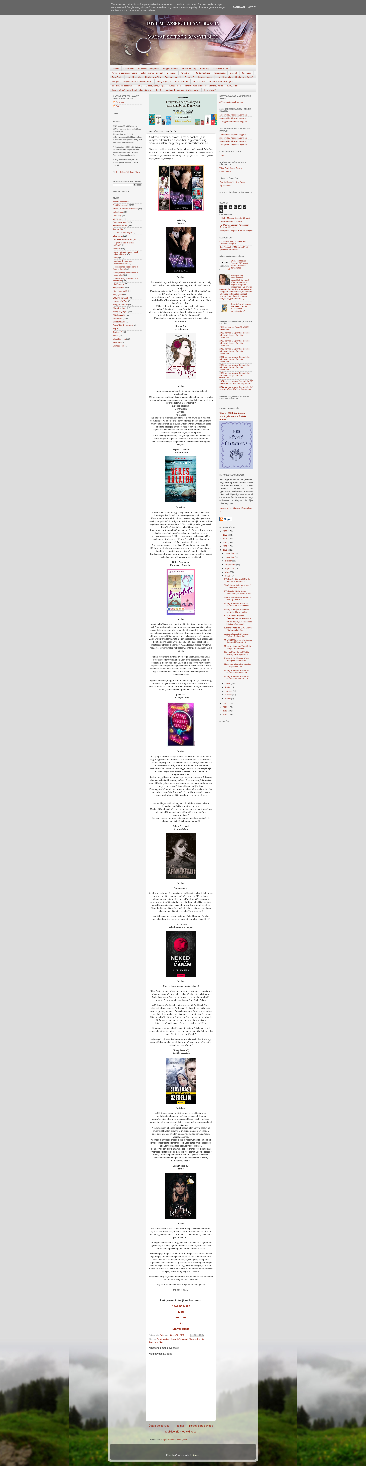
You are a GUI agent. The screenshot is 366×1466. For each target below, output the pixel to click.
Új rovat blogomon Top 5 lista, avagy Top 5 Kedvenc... (237, 647)
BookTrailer (117, 77)
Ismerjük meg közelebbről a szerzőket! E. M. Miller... (236, 611)
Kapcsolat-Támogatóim (148, 68)
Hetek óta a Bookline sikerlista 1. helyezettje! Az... (237, 665)
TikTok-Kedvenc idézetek (230, 221)
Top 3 (158, 90)
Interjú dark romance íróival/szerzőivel (182, 90)
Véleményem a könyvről (152, 73)
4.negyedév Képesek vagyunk (233, 145)
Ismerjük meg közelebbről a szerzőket (144, 77)
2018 (225, 711)
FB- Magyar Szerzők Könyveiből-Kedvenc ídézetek (234, 226)
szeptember (230, 564)
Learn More (238, 7)
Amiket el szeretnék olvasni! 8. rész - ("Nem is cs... (238, 598)
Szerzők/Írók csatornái (122, 86)
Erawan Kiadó (180, 1328)
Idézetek (233, 73)
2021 (225, 550)
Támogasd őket (156, 1342)
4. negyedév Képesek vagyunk (233, 122)
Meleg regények (164, 81)
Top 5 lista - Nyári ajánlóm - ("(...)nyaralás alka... (237, 586)
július (227, 572)
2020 (225, 703)
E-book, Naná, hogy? (155, 86)
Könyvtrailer (186, 73)
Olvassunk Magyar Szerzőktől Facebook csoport (232, 242)
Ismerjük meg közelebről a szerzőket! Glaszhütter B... (237, 604)
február (228, 695)
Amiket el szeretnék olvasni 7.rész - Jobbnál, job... (236, 635)
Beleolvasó (246, 73)
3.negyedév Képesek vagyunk (233, 118)
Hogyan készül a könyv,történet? (137, 81)
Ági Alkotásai (225, 186)
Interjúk (115, 81)
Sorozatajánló (210, 90)
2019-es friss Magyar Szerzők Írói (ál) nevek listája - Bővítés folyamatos (234, 343)
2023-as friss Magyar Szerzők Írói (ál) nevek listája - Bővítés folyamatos (234, 375)
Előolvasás (171, 73)
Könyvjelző (118, 294)
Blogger (195, 1455)
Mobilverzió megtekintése (181, 1431)
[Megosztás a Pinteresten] (202, 1335)
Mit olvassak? (199, 81)
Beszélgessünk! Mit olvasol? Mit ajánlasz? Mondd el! (233, 248)
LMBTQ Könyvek (120, 298)
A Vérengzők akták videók (231, 102)
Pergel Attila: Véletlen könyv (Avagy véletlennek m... (236, 659)
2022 (225, 546)
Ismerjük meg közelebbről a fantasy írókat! (204, 86)
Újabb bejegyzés (159, 1425)
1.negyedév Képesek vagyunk (233, 115)
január (228, 699)
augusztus (230, 568)
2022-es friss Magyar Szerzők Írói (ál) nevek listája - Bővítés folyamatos (234, 367)
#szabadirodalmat (121, 202)
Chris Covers (225, 172)
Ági (117, 106)
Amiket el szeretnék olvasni (124, 73)
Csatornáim (129, 68)
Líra (181, 1323)
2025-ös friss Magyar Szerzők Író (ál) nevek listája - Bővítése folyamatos (236, 388)
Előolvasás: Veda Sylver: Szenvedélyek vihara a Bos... (238, 592)
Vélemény (117, 342)
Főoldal (116, 68)
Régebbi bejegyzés (201, 1425)
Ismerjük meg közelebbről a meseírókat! (234, 77)
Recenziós (117, 318)
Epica (221, 155)
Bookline (180, 1317)
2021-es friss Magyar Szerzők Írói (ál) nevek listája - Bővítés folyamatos (234, 359)
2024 (225, 539)
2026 (225, 531)
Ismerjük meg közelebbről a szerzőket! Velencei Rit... (236, 671)
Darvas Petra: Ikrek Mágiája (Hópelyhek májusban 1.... (237, 653)
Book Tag (204, 68)
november (230, 557)
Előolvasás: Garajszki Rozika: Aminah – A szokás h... (237, 580)
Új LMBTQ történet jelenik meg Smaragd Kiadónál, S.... (238, 641)
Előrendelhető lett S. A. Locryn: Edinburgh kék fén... (238, 629)
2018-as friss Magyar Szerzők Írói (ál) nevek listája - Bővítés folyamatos (234, 335)
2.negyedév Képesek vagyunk (233, 138)
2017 (225, 715)
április (228, 687)
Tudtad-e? (189, 77)
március (229, 691)
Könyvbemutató (205, 77)
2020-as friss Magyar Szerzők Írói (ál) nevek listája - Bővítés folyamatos (234, 351)
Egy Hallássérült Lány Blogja (128, 172)
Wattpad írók (175, 86)
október (228, 561)
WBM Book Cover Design (230, 168)
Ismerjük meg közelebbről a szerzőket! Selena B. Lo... (237, 677)
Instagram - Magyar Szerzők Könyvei (236, 231)
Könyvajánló (118, 288)
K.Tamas (120, 102)
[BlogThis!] (194, 1335)
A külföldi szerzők (220, 68)
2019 (225, 707)
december (230, 553)
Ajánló (159, 1339)
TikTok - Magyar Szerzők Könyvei (234, 218)
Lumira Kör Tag (189, 68)
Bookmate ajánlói (173, 77)
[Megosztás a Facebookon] (200, 1335)
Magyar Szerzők (170, 68)
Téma (139, 86)
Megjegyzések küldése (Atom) (174, 1440)
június (228, 576)
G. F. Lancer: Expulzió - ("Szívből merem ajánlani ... (237, 617)
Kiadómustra (219, 73)
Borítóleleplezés (202, 73)
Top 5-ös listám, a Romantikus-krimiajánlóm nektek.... (238, 623)
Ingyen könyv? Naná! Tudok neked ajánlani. (132, 90)
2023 (225, 542)
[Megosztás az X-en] (197, 1335)
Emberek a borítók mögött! (221, 81)
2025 (225, 535)
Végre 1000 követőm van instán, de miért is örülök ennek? (232, 416)
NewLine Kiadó (181, 1306)
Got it (252, 7)
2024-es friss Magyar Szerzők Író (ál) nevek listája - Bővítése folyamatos (236, 382)
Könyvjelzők (232, 86)
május (228, 683)
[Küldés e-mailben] (191, 1335)
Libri (181, 1311)
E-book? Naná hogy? (122, 232)
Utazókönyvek (119, 339)
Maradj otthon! (181, 81)
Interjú (116, 258)
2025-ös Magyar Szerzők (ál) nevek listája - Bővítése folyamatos (239, 264)
